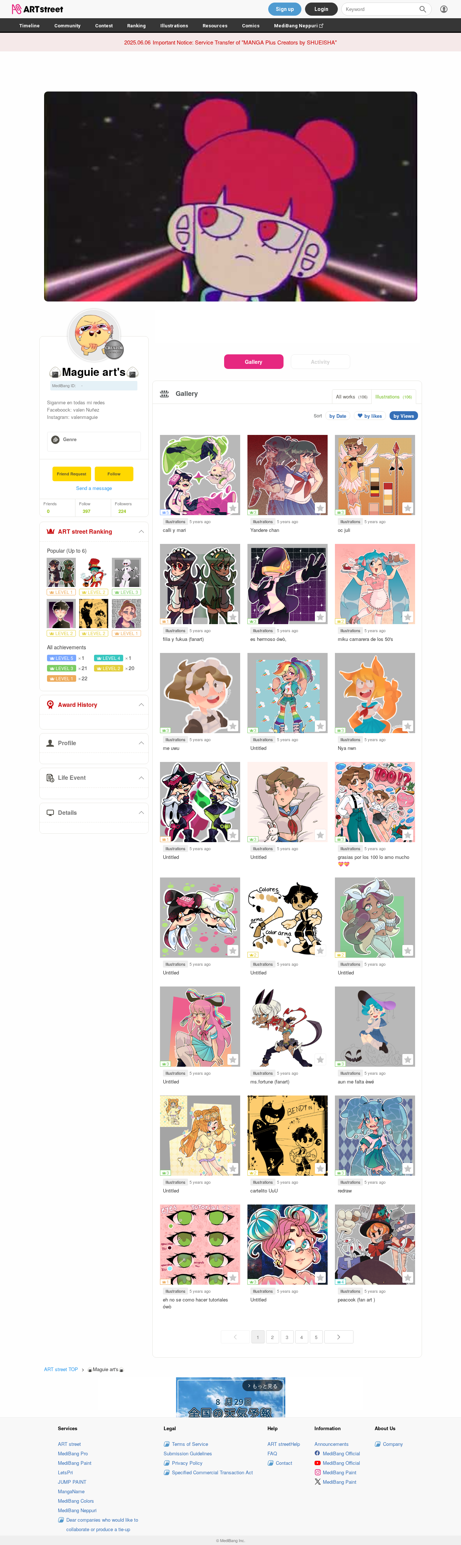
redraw (345, 1190)
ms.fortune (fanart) (269, 1081)
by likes (373, 415)
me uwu (171, 747)
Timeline (29, 25)
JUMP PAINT (72, 1481)
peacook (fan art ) (356, 1299)
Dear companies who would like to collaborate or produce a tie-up (102, 1524)
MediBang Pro (73, 1453)
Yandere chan (264, 529)
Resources (215, 25)
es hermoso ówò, (268, 638)
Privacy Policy (187, 1462)
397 (86, 511)
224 (122, 511)
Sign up (285, 9)
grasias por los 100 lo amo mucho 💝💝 (373, 860)
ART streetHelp (283, 1443)
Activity (320, 361)
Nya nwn (347, 747)
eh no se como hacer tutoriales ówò (195, 1302)
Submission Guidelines (188, 1453)
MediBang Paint (74, 1462)
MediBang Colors (76, 1500)
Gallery (253, 361)
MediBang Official (341, 1453)
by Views (404, 415)
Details (67, 812)
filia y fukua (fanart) (183, 638)
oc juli (344, 529)
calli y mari (174, 529)
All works (352, 396)
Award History (77, 704)
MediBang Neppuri (302, 25)
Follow (114, 473)
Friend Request (71, 473)
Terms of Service (190, 1443)
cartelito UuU (264, 1190)
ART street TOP (61, 1369)
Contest (104, 25)
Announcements (332, 1443)
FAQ (272, 1453)
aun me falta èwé (356, 1081)
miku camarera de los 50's (365, 638)
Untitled (258, 747)
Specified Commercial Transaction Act (212, 1472)
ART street (69, 1443)
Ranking (136, 25)
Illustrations (174, 25)
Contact (284, 1462)
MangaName (71, 1491)
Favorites (232, 507)
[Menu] (444, 9)
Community (67, 25)
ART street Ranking (85, 531)
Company (393, 1443)
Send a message (94, 487)
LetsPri (65, 1472)
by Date (337, 415)
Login (321, 9)
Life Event (72, 777)
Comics (250, 25)
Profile (67, 743)
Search (423, 9)
